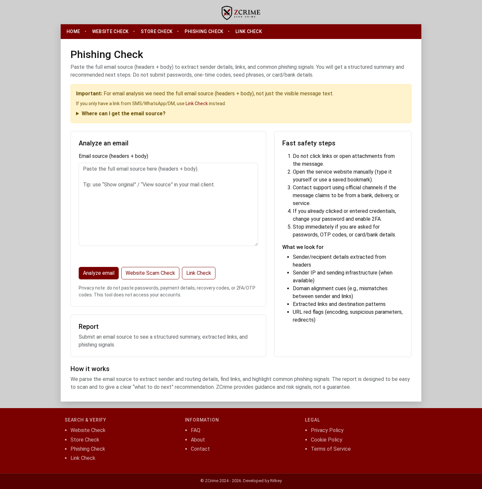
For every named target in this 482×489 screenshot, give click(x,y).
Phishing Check (204, 31)
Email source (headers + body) (113, 156)
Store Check (156, 31)
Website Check (110, 31)
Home (73, 31)
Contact (200, 449)
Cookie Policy (326, 440)
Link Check (248, 31)
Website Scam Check (150, 273)
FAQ (195, 430)
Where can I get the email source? (124, 113)
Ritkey (276, 480)
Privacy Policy (327, 430)
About (198, 440)
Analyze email (98, 273)
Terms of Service (331, 449)
